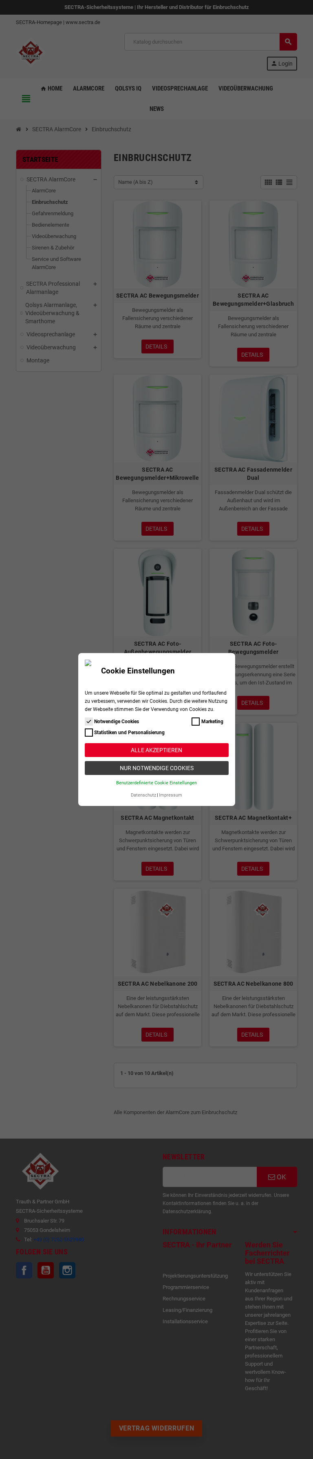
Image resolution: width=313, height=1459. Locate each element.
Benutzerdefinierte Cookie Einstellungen (156, 783)
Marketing (212, 721)
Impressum (170, 795)
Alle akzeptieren (156, 750)
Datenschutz (143, 795)
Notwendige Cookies (116, 721)
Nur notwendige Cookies (157, 768)
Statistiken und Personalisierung (129, 732)
